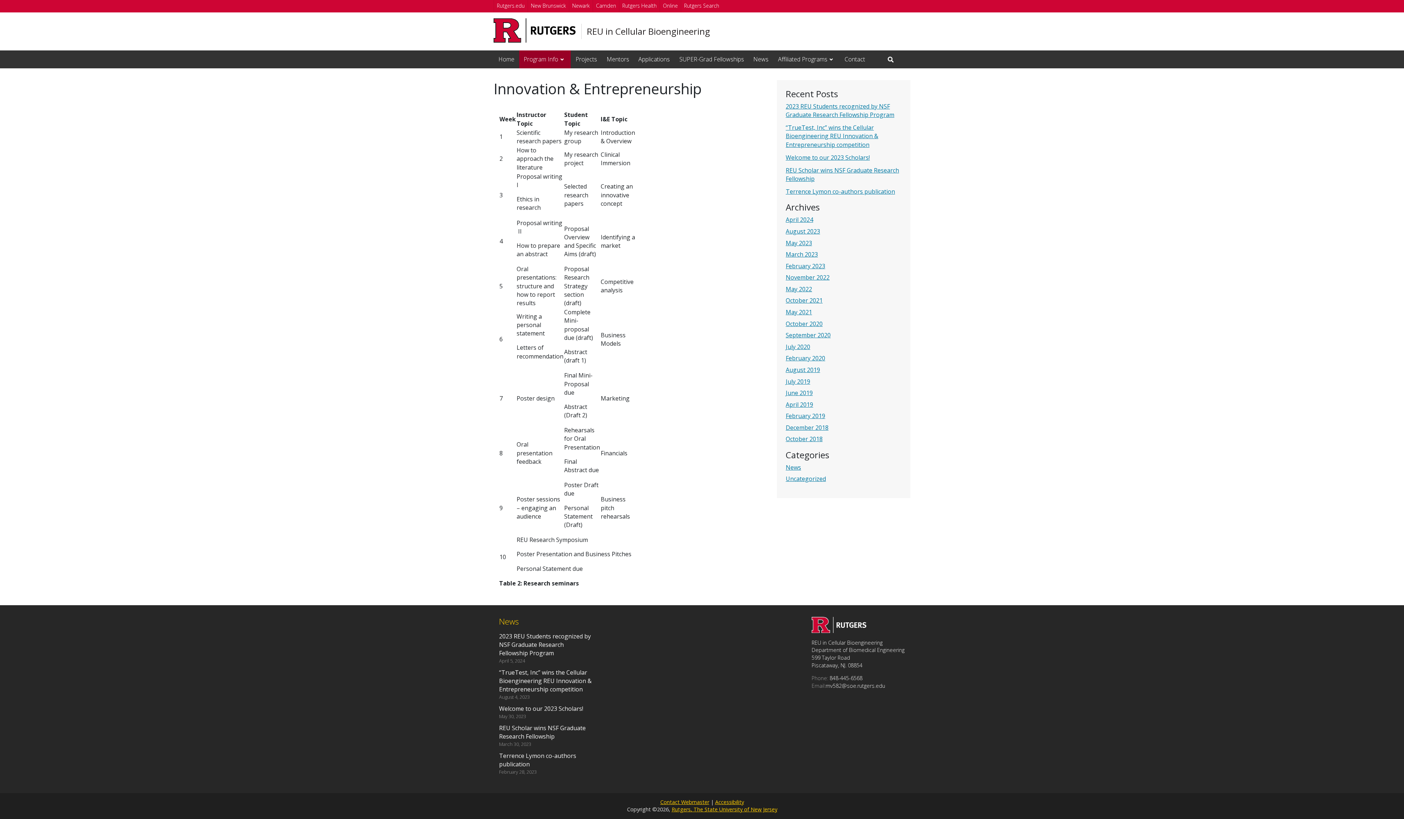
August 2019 (803, 370)
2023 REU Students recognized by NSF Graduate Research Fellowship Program (840, 110)
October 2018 (804, 439)
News (761, 59)
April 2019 (799, 405)
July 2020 (798, 347)
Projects (586, 59)
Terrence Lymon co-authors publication (840, 191)
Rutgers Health (639, 5)
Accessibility (729, 802)
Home (506, 59)
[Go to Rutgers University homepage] (535, 30)
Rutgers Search (701, 5)
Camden (606, 5)
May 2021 (799, 312)
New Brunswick (548, 5)
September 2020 (808, 335)
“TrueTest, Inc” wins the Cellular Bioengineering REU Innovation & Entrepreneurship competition (832, 136)
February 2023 (805, 266)
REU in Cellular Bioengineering (648, 31)
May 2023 (799, 243)
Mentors (618, 59)
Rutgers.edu (511, 5)
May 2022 (799, 289)
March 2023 (802, 254)
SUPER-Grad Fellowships (711, 59)
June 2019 (799, 393)
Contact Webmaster (684, 802)
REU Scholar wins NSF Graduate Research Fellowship (542, 732)
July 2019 (798, 382)
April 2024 (799, 220)
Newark (581, 5)
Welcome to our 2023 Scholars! (828, 157)
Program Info (541, 59)
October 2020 (804, 324)
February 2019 (805, 416)
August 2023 (803, 231)
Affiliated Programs (802, 59)
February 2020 (805, 358)
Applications (654, 59)
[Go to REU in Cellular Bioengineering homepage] (839, 631)
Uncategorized (806, 479)
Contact (855, 59)
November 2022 (808, 277)
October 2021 (804, 300)
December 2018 (807, 428)
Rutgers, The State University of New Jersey (724, 809)
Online (670, 5)
